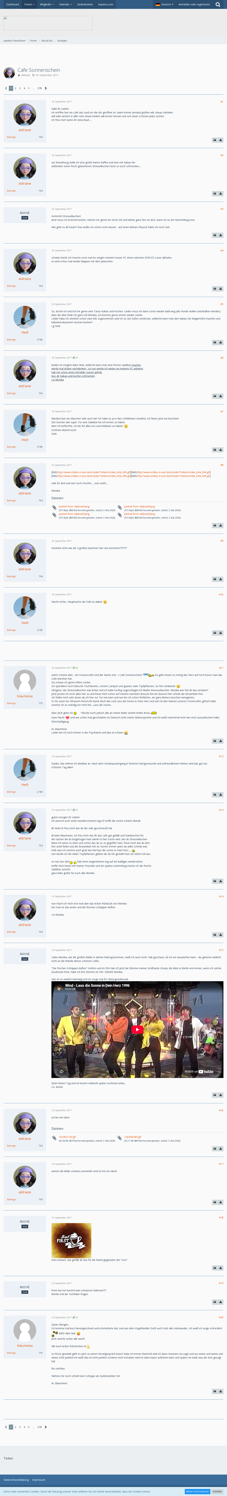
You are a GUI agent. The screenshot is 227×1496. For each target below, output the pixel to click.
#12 (221, 756)
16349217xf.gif (67, 1137)
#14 (221, 896)
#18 (221, 1217)
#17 (221, 1164)
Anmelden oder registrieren (194, 4)
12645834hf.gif (132, 1137)
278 (39, 88)
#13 (221, 810)
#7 (221, 411)
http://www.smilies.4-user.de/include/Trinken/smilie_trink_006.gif (93, 472)
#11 (221, 667)
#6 (221, 357)
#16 (221, 1110)
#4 (221, 250)
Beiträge (11, 137)
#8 (221, 465)
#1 (221, 101)
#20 (221, 1317)
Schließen (217, 1491)
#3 (221, 209)
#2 (221, 155)
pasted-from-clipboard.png (74, 506)
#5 (221, 304)
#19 (221, 1283)
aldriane (25, 75)
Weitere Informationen (197, 1491)
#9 (221, 540)
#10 (221, 594)
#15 (221, 950)
